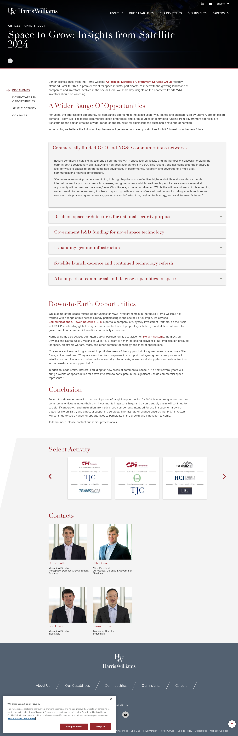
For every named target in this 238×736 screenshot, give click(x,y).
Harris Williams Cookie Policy (21, 718)
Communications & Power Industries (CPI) (75, 322)
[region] (59, 714)
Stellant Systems (153, 336)
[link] (89, 478)
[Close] (110, 699)
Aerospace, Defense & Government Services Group (139, 81)
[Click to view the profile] (70, 542)
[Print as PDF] (10, 60)
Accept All (100, 726)
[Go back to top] (232, 724)
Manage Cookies (219, 731)
